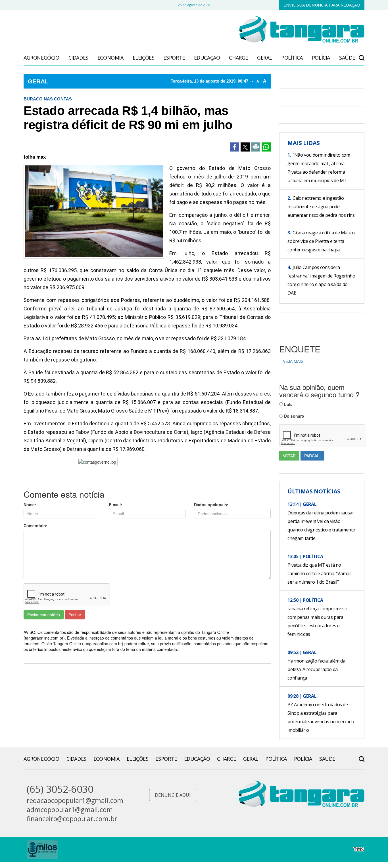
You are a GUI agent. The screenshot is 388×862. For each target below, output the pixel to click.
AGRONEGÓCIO (41, 57)
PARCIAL (312, 456)
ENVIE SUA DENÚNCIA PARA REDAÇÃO (321, 5)
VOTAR (289, 456)
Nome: (30, 504)
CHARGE (238, 57)
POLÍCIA (321, 57)
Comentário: (35, 525)
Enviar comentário (43, 614)
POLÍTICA (292, 57)
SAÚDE (347, 57)
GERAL (264, 57)
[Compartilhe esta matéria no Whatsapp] (266, 147)
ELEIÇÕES (144, 57)
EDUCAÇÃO (207, 57)
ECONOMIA (110, 57)
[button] (361, 55)
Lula (288, 404)
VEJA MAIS (293, 361)
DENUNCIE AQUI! (173, 795)
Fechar (74, 614)
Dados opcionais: (211, 504)
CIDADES (78, 57)
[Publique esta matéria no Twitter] (245, 147)
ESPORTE (174, 57)
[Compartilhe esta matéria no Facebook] (234, 147)
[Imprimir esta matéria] (255, 147)
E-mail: (115, 504)
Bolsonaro (293, 416)
